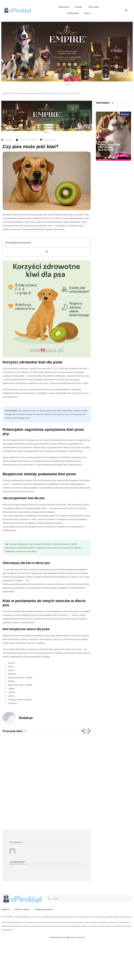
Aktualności (64, 7)
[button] (79, 7)
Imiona (87, 13)
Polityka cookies (22, 909)
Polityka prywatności (43, 909)
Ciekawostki (73, 13)
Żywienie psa (49, 140)
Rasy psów (94, 7)
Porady (78, 7)
